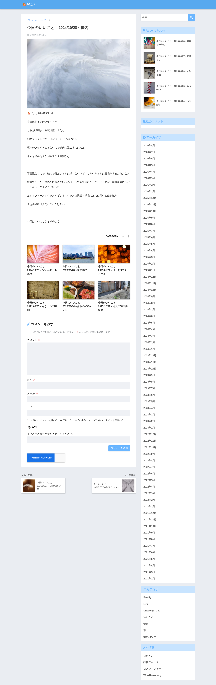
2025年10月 (149, 211)
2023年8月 (149, 381)
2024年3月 (149, 335)
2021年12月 (149, 513)
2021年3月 (149, 572)
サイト (31, 407)
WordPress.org (152, 675)
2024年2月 (149, 342)
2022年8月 (149, 460)
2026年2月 (149, 185)
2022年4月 (149, 486)
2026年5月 (149, 165)
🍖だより (29, 4)
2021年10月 (149, 526)
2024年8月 (149, 303)
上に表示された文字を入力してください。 (51, 434)
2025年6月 (149, 237)
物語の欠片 (149, 637)
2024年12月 (149, 276)
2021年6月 (149, 552)
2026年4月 (149, 171)
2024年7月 (149, 309)
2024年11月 (149, 283)
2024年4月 (149, 329)
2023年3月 (149, 414)
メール (32, 393)
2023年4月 (149, 408)
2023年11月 (149, 362)
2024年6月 (149, 316)
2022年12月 (149, 434)
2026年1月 (149, 191)
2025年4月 (149, 250)
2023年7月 (149, 388)
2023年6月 (149, 394)
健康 (145, 623)
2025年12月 (149, 198)
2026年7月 (149, 152)
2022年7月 (149, 467)
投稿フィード (150, 662)
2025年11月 (149, 204)
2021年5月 (149, 559)
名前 (31, 379)
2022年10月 (149, 447)
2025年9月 (149, 217)
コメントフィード (153, 668)
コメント (33, 340)
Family (147, 597)
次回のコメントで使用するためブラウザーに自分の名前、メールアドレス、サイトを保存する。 (78, 420)
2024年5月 (149, 322)
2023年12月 (149, 355)
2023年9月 (149, 375)
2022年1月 (149, 506)
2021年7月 (149, 545)
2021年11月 (149, 519)
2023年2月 (149, 421)
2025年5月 (149, 244)
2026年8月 (149, 145)
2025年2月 (149, 263)
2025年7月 (149, 230)
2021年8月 (149, 539)
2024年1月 (149, 348)
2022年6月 (149, 473)
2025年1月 (149, 270)
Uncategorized (151, 610)
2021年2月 (149, 578)
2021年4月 (149, 565)
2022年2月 (149, 500)
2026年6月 (149, 158)
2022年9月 (149, 454)
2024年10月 (149, 289)
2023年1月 (149, 427)
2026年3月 (149, 178)
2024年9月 (149, 296)
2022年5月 (149, 480)
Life (145, 604)
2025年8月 (149, 224)
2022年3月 (149, 493)
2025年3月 (149, 257)
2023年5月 (149, 401)
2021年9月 (149, 532)
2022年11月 (149, 440)
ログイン (148, 655)
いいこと (125, 236)
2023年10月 (149, 368)
